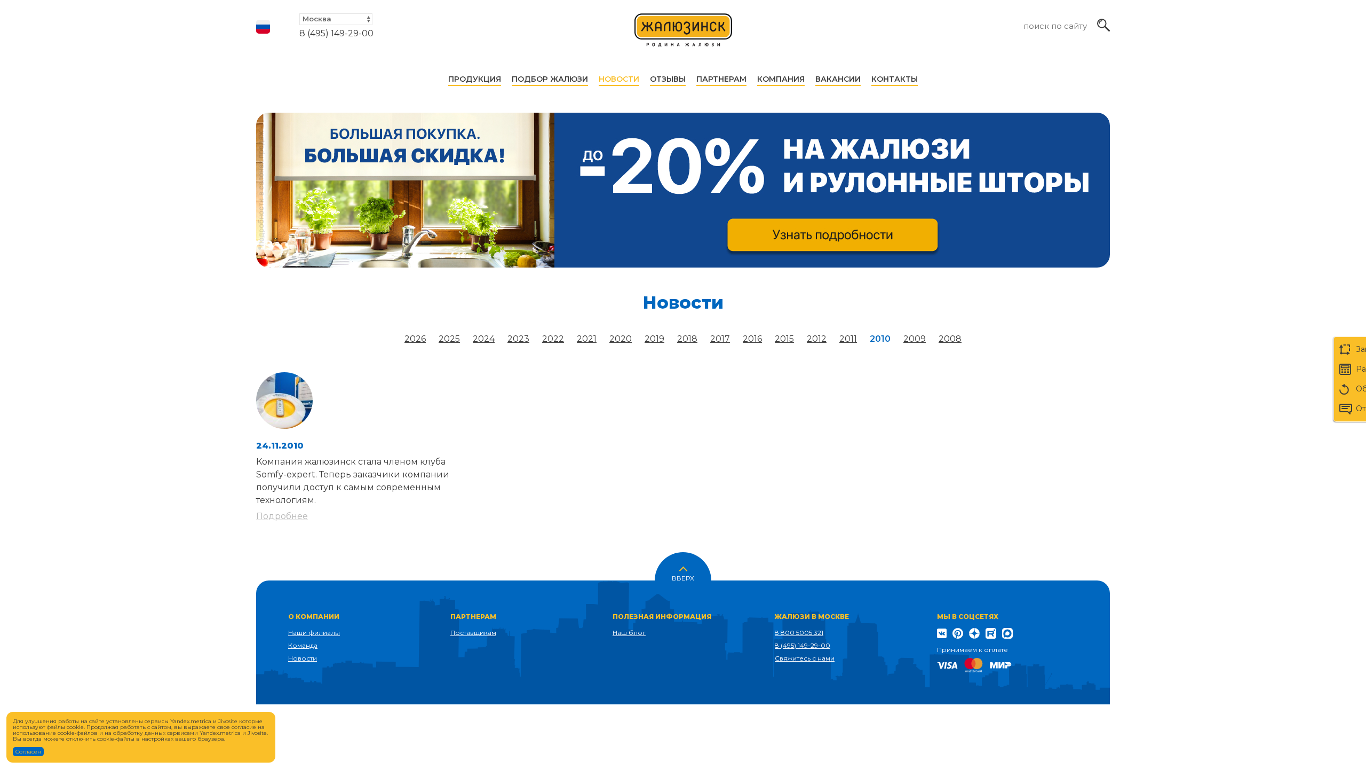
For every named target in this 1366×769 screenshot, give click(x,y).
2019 (654, 339)
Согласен (28, 751)
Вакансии (838, 79)
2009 (914, 339)
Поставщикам (473, 633)
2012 (817, 339)
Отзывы (668, 79)
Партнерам (721, 79)
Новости (619, 79)
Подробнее (282, 516)
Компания (781, 79)
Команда (302, 645)
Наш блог (629, 633)
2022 (553, 339)
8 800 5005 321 (799, 633)
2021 (587, 339)
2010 (880, 339)
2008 (950, 339)
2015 (784, 339)
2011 (848, 339)
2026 (415, 339)
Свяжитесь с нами (805, 658)
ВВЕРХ (683, 577)
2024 (484, 339)
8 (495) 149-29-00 (336, 33)
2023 (518, 339)
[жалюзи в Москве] (683, 35)
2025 (449, 339)
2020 (620, 339)
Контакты (894, 79)
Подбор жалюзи (550, 79)
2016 (752, 339)
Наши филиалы (314, 633)
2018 (687, 339)
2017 (720, 339)
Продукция (474, 79)
